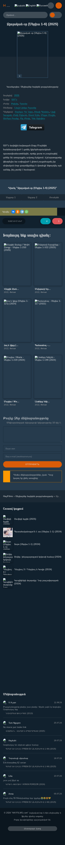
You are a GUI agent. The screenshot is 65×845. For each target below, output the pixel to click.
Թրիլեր (14, 103)
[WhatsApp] (26, 212)
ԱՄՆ (14, 99)
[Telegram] (22, 212)
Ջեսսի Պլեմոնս (41, 111)
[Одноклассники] (18, 212)
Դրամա (23, 103)
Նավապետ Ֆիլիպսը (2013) (19, 713)
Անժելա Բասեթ (11, 118)
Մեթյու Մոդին (48, 115)
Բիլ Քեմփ (25, 118)
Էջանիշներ (15, 221)
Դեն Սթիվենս (38, 118)
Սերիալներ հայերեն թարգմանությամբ (39, 86)
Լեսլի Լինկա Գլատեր (25, 107)
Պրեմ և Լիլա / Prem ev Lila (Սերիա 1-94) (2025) (31, 749)
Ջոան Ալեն (34, 115)
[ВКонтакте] (13, 212)
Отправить (32, 464)
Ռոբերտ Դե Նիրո (24, 111)
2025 (16, 95)
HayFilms (8, 496)
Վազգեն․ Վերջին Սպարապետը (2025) (25, 731)
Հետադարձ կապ (32, 829)
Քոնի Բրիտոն (20, 115)
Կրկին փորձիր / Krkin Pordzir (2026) (25, 784)
